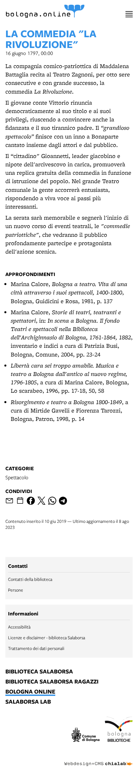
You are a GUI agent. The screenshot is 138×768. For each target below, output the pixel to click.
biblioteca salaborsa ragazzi (51, 681)
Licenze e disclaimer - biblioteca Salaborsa (46, 638)
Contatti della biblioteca (30, 579)
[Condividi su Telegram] (63, 501)
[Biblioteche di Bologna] (119, 730)
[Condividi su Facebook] (31, 501)
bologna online (30, 692)
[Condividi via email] (9, 501)
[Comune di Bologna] (85, 736)
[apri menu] (129, 14)
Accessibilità (19, 627)
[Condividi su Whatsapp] (52, 501)
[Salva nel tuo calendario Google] (20, 501)
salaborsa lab (28, 702)
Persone (15, 590)
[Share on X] (42, 501)
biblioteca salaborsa (39, 671)
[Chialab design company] (98, 758)
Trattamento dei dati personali (36, 648)
